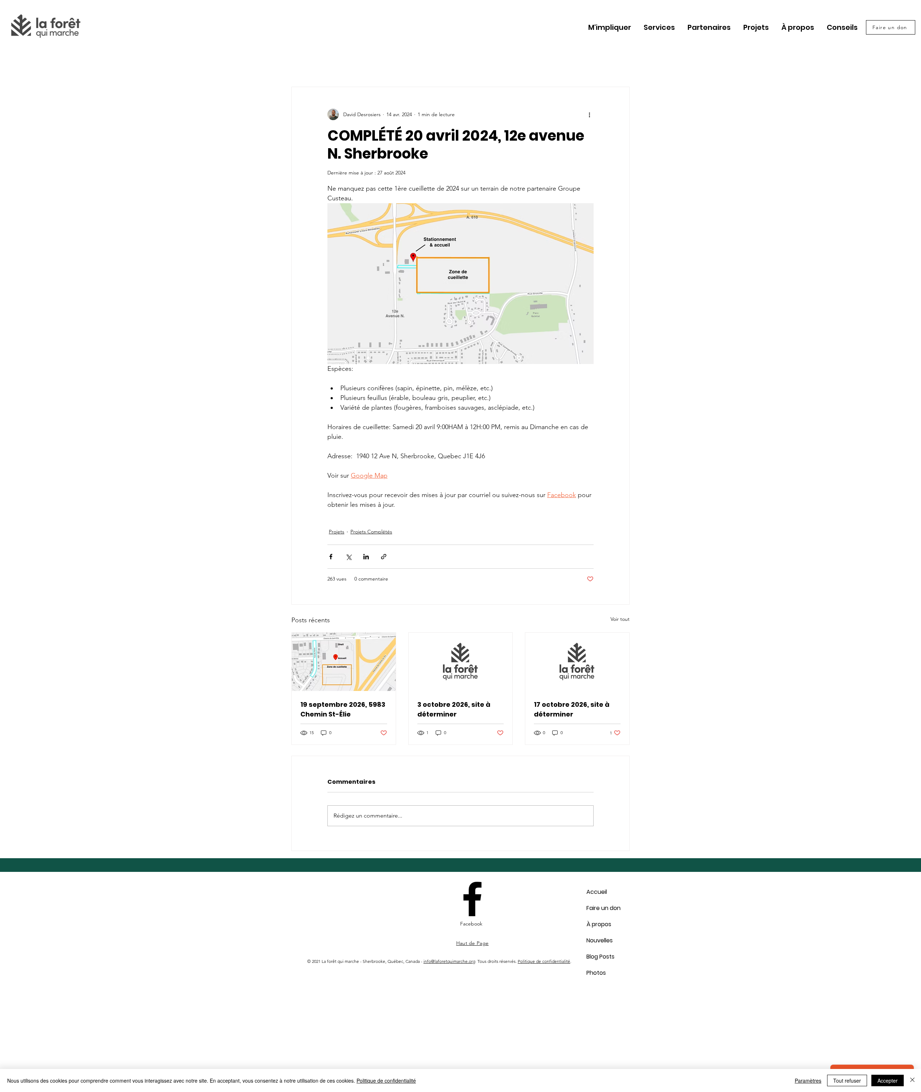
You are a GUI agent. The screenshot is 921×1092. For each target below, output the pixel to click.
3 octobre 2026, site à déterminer (453, 709)
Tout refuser (847, 1080)
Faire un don (603, 908)
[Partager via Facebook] (330, 556)
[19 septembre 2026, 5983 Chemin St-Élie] (344, 662)
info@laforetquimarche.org (449, 961)
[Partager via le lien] (383, 556)
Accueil (596, 892)
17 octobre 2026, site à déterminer (571, 709)
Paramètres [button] (808, 1080)
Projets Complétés (371, 531)
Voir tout (620, 619)
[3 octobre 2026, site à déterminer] (461, 662)
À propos (598, 924)
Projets (336, 531)
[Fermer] (912, 1080)
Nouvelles (599, 940)
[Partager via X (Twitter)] (348, 556)
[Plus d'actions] (589, 114)
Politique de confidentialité (544, 961)
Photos (596, 973)
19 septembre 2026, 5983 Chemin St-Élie (342, 709)
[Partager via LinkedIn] (366, 556)
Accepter (887, 1080)
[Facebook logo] (472, 899)
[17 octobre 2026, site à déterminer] (577, 662)
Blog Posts (600, 956)
